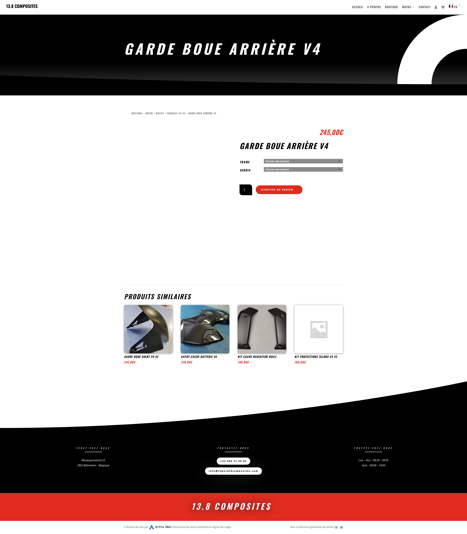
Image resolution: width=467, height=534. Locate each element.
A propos (374, 7)
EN (341, 527)
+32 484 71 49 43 (233, 461)
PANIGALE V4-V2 (176, 113)
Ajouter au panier (277, 189)
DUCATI (160, 113)
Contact (425, 7)
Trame (245, 162)
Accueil (357, 7)
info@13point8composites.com (233, 471)
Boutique (391, 7)
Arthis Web (162, 527)
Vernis (245, 170)
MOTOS (406, 7)
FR (336, 527)
